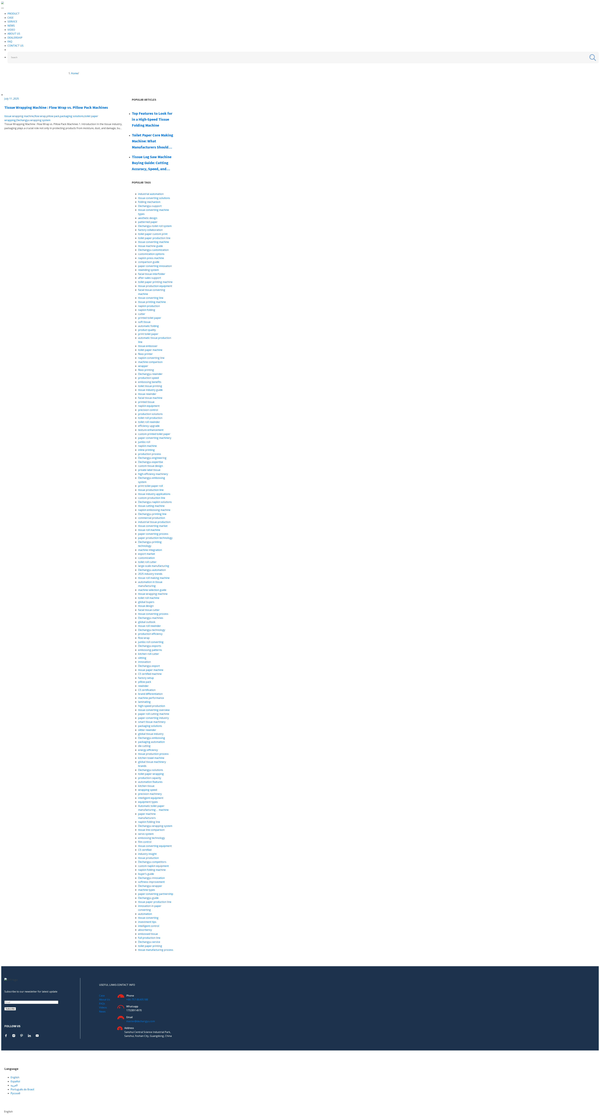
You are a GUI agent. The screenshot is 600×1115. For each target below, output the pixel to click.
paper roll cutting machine (153, 714)
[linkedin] (29, 1035)
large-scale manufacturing (153, 566)
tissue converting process (153, 614)
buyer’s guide (146, 874)
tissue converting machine (153, 242)
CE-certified (144, 850)
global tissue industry (150, 734)
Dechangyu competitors (152, 862)
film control (144, 842)
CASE (10, 17)
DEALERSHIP (15, 37)
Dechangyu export (149, 666)
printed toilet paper (149, 318)
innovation (144, 662)
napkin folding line (149, 822)
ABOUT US (14, 33)
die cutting (144, 746)
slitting (142, 658)
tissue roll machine (149, 530)
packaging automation (151, 742)
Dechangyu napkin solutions (155, 502)
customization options (151, 254)
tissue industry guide (150, 390)
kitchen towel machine (151, 758)
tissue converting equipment (155, 846)
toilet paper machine (150, 350)
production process (149, 454)
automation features (150, 782)
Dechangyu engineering (152, 458)
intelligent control (148, 926)
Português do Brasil (22, 1089)
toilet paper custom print (153, 234)
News (102, 1011)
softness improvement (151, 882)
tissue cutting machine (151, 506)
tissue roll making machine (154, 578)
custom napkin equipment (153, 866)
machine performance (151, 698)
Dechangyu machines (150, 618)
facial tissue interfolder (151, 274)
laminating (144, 702)
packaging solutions (72, 116)
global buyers (146, 602)
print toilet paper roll (150, 486)
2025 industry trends (150, 574)
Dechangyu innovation (151, 878)
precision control (148, 410)
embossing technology (151, 838)
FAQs (102, 1003)
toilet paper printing (150, 946)
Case (102, 995)
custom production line (151, 498)
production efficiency (150, 634)
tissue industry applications (154, 494)
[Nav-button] (2, 8)
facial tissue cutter (149, 610)
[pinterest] (21, 1035)
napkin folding (146, 310)
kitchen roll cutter (148, 654)
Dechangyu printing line (152, 514)
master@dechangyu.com (140, 1021)
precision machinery (150, 794)
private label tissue (149, 470)
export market (146, 554)
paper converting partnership (155, 894)
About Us (104, 999)
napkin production (149, 306)
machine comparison (150, 362)
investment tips (147, 922)
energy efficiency (148, 750)
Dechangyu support (150, 206)
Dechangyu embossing (151, 738)
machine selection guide (152, 590)
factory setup (146, 678)
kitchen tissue (146, 786)
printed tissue (146, 402)
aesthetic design (147, 218)
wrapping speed (147, 790)
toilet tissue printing (150, 386)
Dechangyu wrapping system (33, 120)
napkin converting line (151, 358)
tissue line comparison (151, 830)
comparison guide (148, 262)
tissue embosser (148, 346)
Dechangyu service (149, 942)
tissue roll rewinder (149, 626)
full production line (149, 938)
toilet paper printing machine (155, 282)
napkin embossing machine (154, 510)
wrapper (143, 366)
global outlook (146, 622)
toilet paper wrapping (151, 774)
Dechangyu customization (153, 250)
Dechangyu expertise (150, 462)
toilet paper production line (154, 238)
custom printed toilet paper (154, 434)
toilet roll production (150, 418)
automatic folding (148, 326)
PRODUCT (14, 13)
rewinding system (148, 270)
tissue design (146, 606)
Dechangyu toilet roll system (155, 226)
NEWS (11, 25)
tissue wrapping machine (19, 116)
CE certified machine (150, 674)
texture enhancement (150, 430)
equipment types (148, 802)
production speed (148, 378)
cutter (141, 314)
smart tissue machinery (151, 722)
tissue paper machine (150, 670)
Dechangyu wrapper (150, 886)
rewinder (143, 686)
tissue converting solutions (154, 198)
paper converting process (153, 534)
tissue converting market (153, 526)
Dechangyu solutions (150, 770)
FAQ (10, 41)
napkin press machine (151, 258)
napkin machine (147, 446)
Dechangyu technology (151, 630)
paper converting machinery (154, 438)
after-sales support (149, 278)
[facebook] (6, 1035)
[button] (300, 1112)
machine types (146, 890)
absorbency (145, 930)
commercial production (151, 518)
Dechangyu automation (152, 570)
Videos (103, 1007)
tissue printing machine (152, 302)
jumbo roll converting (150, 642)
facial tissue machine (150, 398)
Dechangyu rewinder (150, 374)
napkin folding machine (152, 870)
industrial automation (151, 194)
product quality (147, 330)
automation (145, 914)
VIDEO (11, 29)
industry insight (147, 854)
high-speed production (151, 706)
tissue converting (148, 918)
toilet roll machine (148, 598)
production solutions (150, 414)
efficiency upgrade (149, 426)
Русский (15, 1093)
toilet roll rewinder (149, 422)
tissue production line (151, 490)
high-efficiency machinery (153, 474)
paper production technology (155, 538)
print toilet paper (148, 334)
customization (146, 558)
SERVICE (12, 21)
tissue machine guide (150, 246)
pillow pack (52, 116)
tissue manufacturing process (155, 950)
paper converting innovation (155, 266)
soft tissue (144, 322)
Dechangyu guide (148, 898)
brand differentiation (150, 694)
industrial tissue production (154, 522)
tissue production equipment (155, 286)
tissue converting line (150, 298)
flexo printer (145, 354)
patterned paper (148, 222)
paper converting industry (153, 718)
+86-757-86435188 (137, 999)
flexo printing (146, 370)
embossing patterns (150, 650)
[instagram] (14, 1035)
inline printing (146, 450)
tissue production (148, 858)
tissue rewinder (147, 394)
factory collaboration (150, 230)
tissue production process (153, 754)
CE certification (146, 690)
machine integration (150, 550)
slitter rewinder (147, 730)
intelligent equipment (150, 798)
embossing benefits (149, 382)
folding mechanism (149, 202)
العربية (14, 1085)
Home (74, 73)
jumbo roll (144, 442)
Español (15, 1081)
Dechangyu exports (149, 646)
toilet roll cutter (147, 562)
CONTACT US (15, 45)
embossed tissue (148, 934)
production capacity (149, 778)
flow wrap (40, 116)
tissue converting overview (154, 710)
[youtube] (37, 1035)
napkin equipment (149, 406)
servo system (146, 834)
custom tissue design (150, 466)
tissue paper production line (154, 902)
